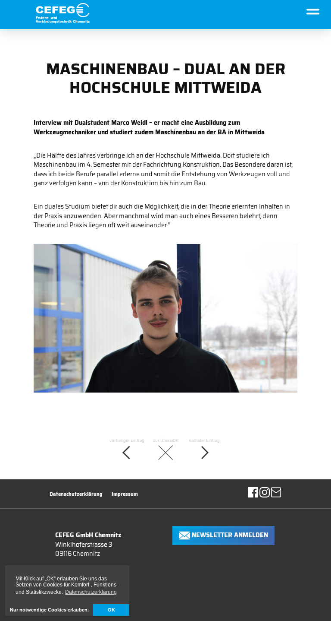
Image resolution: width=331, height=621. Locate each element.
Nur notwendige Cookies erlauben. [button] (49, 609)
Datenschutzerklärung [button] (91, 592)
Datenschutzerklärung (76, 494)
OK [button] (111, 609)
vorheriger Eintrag (126, 440)
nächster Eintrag (204, 440)
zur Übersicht (165, 440)
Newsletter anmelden (229, 534)
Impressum (125, 494)
